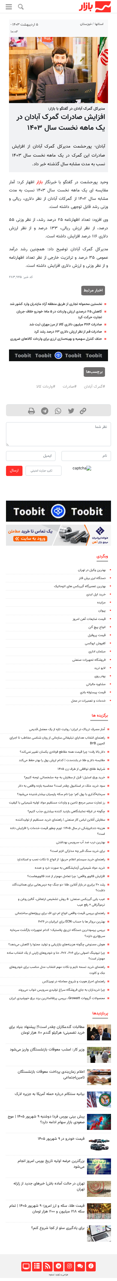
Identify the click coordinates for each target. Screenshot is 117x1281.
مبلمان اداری (97, 651)
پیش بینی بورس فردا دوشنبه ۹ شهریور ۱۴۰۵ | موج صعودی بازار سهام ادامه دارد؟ (46, 1119)
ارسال (14, 471)
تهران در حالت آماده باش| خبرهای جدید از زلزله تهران (49, 1186)
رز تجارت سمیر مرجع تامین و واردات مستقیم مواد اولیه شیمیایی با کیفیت (57, 802)
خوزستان (86, 24)
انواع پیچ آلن (97, 627)
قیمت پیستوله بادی (93, 692)
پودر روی (100, 676)
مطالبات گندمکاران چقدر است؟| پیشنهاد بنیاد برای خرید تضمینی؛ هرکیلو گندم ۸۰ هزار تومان (47, 1030)
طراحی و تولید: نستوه (58, 1274)
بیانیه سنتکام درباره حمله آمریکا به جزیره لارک (50, 1094)
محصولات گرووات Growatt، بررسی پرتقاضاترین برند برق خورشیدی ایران (57, 998)
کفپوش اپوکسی (95, 643)
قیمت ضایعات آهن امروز (89, 619)
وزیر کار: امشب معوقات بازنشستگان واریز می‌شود (47, 1050)
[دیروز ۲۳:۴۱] (99, 1122)
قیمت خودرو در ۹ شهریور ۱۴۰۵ (61, 1139)
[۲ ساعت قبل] (99, 1233)
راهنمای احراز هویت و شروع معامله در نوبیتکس (73, 981)
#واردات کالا (45, 387)
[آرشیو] (36, 1266)
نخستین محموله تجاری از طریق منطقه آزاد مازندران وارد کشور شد (56, 304)
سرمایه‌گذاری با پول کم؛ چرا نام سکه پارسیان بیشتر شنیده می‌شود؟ (61, 794)
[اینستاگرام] (69, 1266)
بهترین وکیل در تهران (92, 570)
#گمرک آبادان (94, 387)
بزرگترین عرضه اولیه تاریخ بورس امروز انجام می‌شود (51, 1164)
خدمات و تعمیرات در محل (88, 700)
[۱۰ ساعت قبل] (99, 1099)
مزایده (101, 602)
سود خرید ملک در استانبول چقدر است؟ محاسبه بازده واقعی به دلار (61, 785)
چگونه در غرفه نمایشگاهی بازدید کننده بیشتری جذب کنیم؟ (66, 811)
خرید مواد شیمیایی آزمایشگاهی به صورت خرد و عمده (70, 868)
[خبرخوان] (47, 1266)
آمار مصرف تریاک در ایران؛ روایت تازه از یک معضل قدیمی (67, 729)
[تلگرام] (58, 1266)
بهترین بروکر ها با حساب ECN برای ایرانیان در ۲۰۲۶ (71, 921)
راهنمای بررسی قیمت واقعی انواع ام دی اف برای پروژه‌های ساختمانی (60, 913)
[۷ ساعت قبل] (99, 1032)
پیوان (102, 610)
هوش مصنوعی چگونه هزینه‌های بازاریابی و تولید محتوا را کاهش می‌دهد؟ (56, 944)
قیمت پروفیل (97, 635)
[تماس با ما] (80, 1266)
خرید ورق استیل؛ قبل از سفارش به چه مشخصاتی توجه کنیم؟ (64, 777)
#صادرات (69, 387)
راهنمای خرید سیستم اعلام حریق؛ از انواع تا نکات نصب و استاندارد (61, 859)
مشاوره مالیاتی (96, 684)
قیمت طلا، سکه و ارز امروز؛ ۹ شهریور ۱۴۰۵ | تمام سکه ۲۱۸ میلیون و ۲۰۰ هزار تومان (47, 1209)
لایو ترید (100, 668)
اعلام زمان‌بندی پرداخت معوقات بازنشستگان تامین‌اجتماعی (51, 1075)
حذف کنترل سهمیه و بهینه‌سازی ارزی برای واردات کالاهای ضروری (56, 339)
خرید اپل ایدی (96, 594)
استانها (99, 24)
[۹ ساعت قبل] (99, 1144)
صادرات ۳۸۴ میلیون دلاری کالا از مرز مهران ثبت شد (65, 324)
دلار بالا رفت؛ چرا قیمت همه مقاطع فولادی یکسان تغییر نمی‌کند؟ (62, 752)
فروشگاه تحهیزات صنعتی (89, 660)
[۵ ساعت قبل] (99, 1211)
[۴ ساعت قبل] (99, 1077)
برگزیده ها (100, 715)
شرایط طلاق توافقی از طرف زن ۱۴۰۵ (81, 769)
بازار (39, 182)
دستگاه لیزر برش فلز (92, 578)
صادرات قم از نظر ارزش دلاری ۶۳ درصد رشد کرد (68, 331)
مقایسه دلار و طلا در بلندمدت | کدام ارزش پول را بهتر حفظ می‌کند (62, 760)
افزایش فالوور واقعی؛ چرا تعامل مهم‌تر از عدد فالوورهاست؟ (66, 876)
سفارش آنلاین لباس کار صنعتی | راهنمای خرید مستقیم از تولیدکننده (60, 819)
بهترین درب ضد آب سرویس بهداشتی (80, 842)
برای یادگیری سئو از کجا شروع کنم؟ (58, 1228)
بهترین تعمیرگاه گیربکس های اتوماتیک (80, 586)
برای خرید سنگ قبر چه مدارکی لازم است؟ (77, 851)
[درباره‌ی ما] (90, 1266)
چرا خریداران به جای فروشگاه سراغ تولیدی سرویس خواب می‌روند (61, 990)
